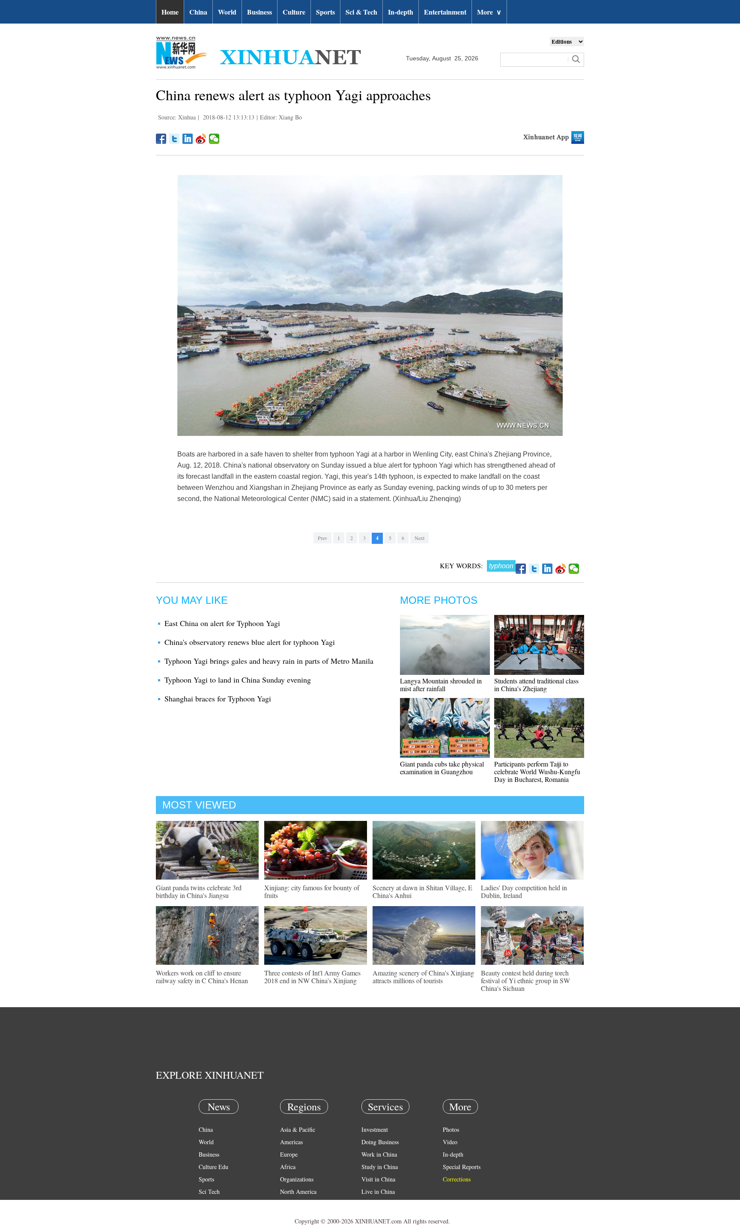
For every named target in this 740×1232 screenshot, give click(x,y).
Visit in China (378, 1179)
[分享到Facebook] (161, 139)
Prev (322, 537)
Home (170, 12)
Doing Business (380, 1142)
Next (419, 537)
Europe (289, 1154)
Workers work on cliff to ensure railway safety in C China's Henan (202, 976)
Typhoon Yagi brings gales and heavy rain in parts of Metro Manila (268, 661)
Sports (325, 12)
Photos (451, 1129)
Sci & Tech (361, 12)
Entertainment (445, 12)
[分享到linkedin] (187, 139)
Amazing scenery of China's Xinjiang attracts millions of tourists (423, 976)
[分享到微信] (214, 139)
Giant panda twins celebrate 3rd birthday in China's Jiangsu (199, 891)
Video (450, 1142)
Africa (287, 1167)
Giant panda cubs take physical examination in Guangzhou (442, 767)
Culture (294, 12)
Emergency (375, 1204)
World (227, 12)
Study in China (379, 1167)
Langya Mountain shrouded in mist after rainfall (441, 684)
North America (298, 1191)
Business (259, 12)
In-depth (400, 12)
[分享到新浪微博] (201, 139)
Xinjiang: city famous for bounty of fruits (311, 891)
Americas (291, 1142)
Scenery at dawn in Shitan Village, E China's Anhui (422, 891)
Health (207, 1204)
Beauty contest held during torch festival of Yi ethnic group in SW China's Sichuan (525, 980)
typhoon (501, 566)
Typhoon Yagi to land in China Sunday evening (237, 679)
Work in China (379, 1154)
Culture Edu (213, 1167)
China (198, 12)
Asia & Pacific (297, 1129)
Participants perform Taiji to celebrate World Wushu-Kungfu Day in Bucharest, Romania (537, 771)
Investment (374, 1129)
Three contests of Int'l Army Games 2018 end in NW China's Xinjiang (312, 976)
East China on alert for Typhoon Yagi (222, 623)
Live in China (378, 1191)
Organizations (296, 1179)
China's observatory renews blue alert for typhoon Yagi (249, 642)
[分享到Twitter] (174, 139)
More (489, 12)
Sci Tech (209, 1191)
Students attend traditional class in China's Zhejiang (536, 684)
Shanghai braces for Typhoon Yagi (217, 698)
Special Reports (461, 1167)
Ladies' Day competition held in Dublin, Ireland (524, 891)
